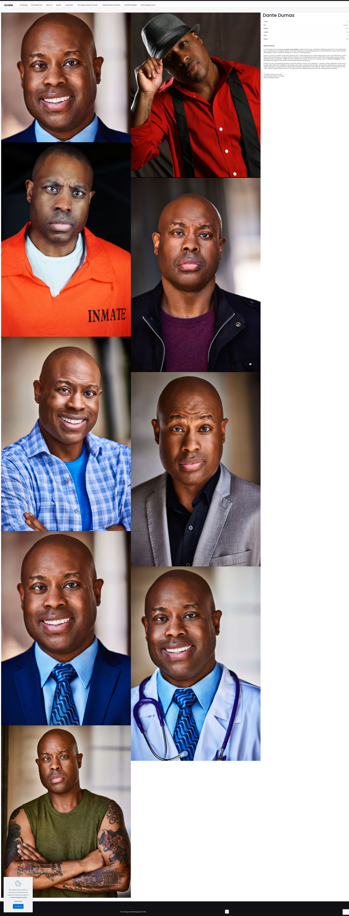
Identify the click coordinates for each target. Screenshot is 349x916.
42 (347, 32)
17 (347, 21)
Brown (346, 25)
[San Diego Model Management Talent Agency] (8, 5)
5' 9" (346, 28)
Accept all (18, 906)
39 (347, 39)
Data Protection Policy (19, 897)
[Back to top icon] (227, 912)
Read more (18, 901)
